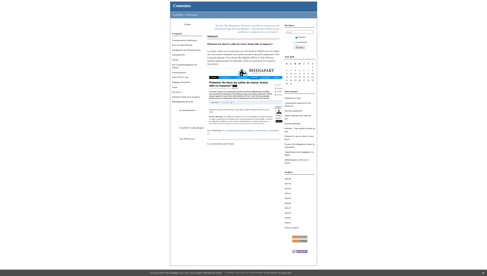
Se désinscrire (302, 42)
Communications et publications (184, 40)
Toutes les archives (292, 228)
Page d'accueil (233, 29)
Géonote (175, 60)
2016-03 (288, 223)
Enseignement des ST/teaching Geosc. (186, 50)
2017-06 (288, 189)
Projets (174, 87)
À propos (187, 24)
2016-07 (288, 208)
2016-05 (288, 218)
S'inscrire (301, 37)
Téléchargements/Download (182, 102)
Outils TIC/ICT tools (180, 77)
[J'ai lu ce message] (483, 272)
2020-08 (288, 179)
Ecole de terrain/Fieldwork (182, 45)
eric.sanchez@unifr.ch (187, 110)
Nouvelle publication (293, 124)
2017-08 (288, 184)
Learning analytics (179, 72)
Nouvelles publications (293, 111)
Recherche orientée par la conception (186, 97)
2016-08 (288, 203)
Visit (187, 139)
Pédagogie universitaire (181, 82)
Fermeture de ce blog (293, 98)
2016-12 (288, 193)
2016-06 (288, 213)
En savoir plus (285, 272)
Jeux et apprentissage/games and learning (237, 130)
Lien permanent (260, 130)
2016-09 (288, 198)
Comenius (182, 5)
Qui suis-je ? (177, 92)
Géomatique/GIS (178, 55)
